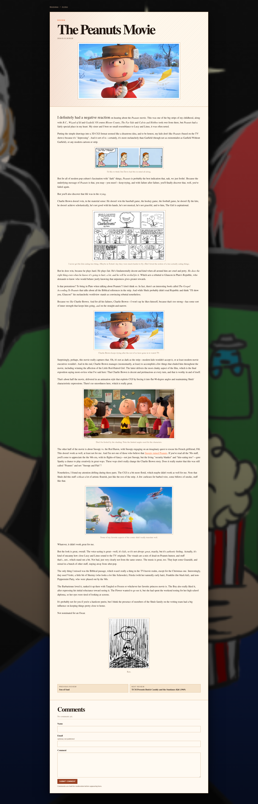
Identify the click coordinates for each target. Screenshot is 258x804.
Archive (65, 7)
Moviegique (54, 7)
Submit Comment (67, 781)
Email (65, 737)
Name (60, 723)
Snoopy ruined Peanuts (156, 453)
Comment (61, 750)
